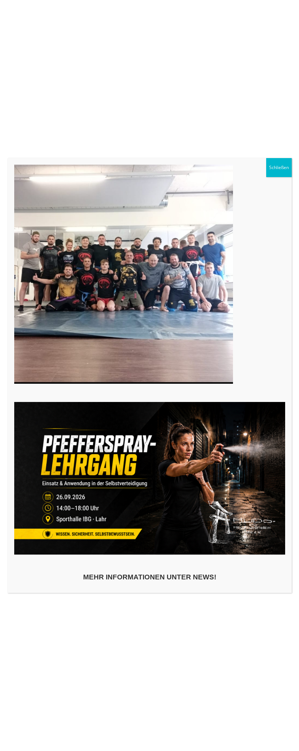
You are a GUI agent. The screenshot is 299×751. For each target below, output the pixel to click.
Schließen (279, 167)
